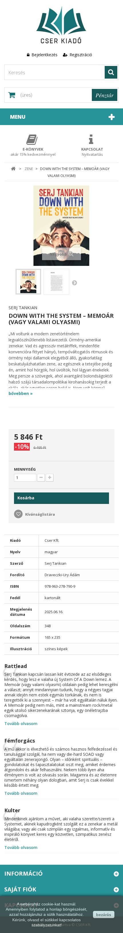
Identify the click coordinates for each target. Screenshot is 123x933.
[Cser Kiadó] (61, 25)
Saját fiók (20, 889)
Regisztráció (80, 54)
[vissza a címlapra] (13, 168)
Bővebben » (21, 393)
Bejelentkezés (44, 54)
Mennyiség (25, 469)
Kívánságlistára (39, 514)
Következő (74, 282)
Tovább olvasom (20, 723)
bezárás (103, 914)
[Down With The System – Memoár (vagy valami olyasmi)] (28, 281)
